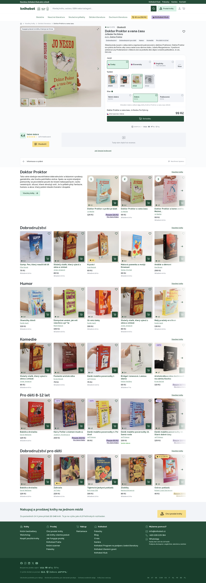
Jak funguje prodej (55, 538)
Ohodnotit (121, 27)
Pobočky (50, 549)
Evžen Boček (58, 379)
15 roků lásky (93, 320)
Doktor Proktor (33, 172)
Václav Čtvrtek (126, 270)
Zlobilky (125, 488)
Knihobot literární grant (105, 549)
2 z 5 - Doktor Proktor (113, 37)
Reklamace (81, 531)
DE (156, 578)
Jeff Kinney (91, 379)
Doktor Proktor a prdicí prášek (102, 209)
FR (177, 578)
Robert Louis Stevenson (163, 490)
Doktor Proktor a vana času (134, 209)
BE (181, 578)
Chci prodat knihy (54, 531)
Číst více (108, 52)
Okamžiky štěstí (27, 320)
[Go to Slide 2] (33, 102)
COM (161, 578)
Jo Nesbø (109, 34)
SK (148, 578)
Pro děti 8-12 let (35, 395)
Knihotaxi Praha (53, 542)
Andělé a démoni (162, 264)
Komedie (28, 339)
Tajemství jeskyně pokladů (100, 488)
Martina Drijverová (127, 490)
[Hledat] (154, 8)
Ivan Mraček (91, 267)
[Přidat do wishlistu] (184, 31)
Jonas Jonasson (59, 270)
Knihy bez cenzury (104, 578)
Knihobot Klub (100, 553)
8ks (139, 105)
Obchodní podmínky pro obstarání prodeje (60, 578)
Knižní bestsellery (28, 531)
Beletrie (40, 17)
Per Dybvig (118, 34)
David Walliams (25, 435)
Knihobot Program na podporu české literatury (116, 545)
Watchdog (25, 535)
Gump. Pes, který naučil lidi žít (34, 264)
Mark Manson (58, 326)
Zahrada (58, 488)
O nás (97, 538)
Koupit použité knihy (29, 538)
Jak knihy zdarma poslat (57, 535)
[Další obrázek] (98, 69)
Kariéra (97, 542)
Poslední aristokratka (64, 376)
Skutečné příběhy (77, 17)
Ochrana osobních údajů (87, 578)
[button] (60, 66)
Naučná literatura (56, 17)
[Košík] (184, 8)
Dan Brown (158, 267)
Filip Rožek (24, 267)
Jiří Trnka (57, 490)
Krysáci (91, 264)
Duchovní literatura (118, 17)
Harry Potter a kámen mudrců (68, 432)
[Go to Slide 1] (25, 102)
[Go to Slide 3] (42, 102)
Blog (96, 535)
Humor (26, 283)
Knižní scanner (53, 545)
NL (173, 578)
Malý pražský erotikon (165, 320)
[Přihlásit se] (179, 8)
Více (179, 66)
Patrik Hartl (24, 323)
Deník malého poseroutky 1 (100, 376)
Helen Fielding (126, 381)
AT (152, 578)
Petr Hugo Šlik (92, 490)
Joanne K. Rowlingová (62, 435)
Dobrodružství (33, 228)
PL (185, 578)
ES (166, 578)
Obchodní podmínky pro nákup (31, 578)
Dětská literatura (97, 17)
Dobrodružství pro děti (41, 451)
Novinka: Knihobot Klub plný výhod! (35, 2)
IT (169, 578)
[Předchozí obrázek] (23, 69)
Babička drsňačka (28, 432)
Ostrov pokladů (162, 488)
